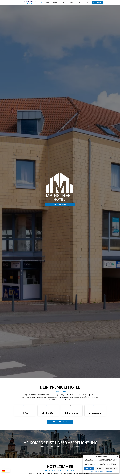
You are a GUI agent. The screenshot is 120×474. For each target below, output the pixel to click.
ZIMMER (48, 2)
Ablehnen (99, 468)
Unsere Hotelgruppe (82, 2)
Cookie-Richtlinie (94, 471)
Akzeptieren (89, 468)
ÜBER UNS (62, 2)
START (41, 2)
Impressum (109, 471)
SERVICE (55, 2)
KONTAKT (70, 2)
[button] (117, 456)
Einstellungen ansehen (111, 468)
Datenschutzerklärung (102, 471)
